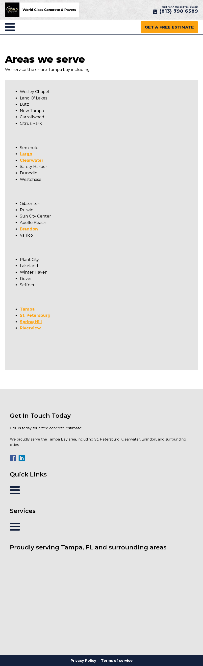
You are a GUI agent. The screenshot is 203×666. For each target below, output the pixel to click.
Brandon (29, 229)
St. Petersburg (35, 315)
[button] (175, 11)
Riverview (30, 328)
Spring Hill (31, 321)
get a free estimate (169, 27)
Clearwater (31, 160)
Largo (26, 154)
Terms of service (117, 660)
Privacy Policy (83, 660)
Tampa (27, 309)
